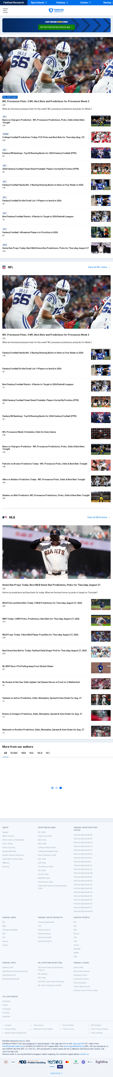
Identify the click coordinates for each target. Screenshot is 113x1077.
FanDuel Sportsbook (46, 922)
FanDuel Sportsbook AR (83, 835)
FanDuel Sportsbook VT (83, 907)
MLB (40, 753)
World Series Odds (45, 882)
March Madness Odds (47, 855)
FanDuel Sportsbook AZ (83, 839)
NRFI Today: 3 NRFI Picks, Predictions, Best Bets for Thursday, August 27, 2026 (40, 619)
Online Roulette (80, 983)
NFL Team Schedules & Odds (49, 985)
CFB (75, 937)
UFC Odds (42, 870)
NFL (48, 753)
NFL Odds (42, 832)
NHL (31, 753)
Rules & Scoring (8, 848)
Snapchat (6, 1017)
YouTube (5, 1013)
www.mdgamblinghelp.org (73, 1046)
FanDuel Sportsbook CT (83, 850)
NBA (23, 753)
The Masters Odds (45, 867)
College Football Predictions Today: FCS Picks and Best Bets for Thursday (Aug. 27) (43, 137)
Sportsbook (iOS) (9, 975)
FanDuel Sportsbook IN (83, 865)
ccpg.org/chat (78, 1044)
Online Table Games (82, 987)
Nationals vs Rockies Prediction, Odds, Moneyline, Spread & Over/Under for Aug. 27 (43, 729)
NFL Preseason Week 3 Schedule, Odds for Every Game (29, 432)
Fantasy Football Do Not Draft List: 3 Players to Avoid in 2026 (31, 200)
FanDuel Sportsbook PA (83, 896)
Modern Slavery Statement (13, 855)
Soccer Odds (43, 874)
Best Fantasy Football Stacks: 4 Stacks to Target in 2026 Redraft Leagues (38, 216)
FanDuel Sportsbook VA (83, 904)
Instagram (6, 1009)
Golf (75, 941)
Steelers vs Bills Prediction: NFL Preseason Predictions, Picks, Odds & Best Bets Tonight (46, 495)
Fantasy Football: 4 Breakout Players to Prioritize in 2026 (30, 232)
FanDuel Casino (44, 930)
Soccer (5, 941)
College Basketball (10, 930)
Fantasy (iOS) (7, 967)
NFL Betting (42, 974)
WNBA (76, 953)
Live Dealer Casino (81, 979)
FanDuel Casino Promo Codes (86, 990)
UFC (4, 937)
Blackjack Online (80, 975)
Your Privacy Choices (99, 1029)
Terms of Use (68, 1029)
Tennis (76, 945)
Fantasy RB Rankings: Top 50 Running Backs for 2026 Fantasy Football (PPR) (39, 153)
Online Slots (78, 967)
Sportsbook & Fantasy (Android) (15, 971)
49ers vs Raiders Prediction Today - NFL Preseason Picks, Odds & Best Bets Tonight (43, 479)
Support (5, 832)
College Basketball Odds (48, 851)
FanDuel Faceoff (44, 937)
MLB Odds (42, 844)
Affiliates (5, 863)
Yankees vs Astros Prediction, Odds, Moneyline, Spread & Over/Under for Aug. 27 (42, 698)
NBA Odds (42, 840)
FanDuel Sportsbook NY (83, 888)
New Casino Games (82, 971)
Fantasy (60, 2)
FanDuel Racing (44, 934)
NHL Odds (42, 859)
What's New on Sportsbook (13, 840)
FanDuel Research (14, 2)
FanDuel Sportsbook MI (83, 877)
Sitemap (5, 867)
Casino (84, 2)
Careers (8, 1025)
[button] (56, 27)
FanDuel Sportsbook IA (83, 858)
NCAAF (14, 753)
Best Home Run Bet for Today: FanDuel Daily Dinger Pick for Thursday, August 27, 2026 (44, 650)
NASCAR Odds (44, 878)
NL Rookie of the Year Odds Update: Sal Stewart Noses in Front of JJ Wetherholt (41, 682)
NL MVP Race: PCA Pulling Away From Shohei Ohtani (27, 666)
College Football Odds (47, 848)
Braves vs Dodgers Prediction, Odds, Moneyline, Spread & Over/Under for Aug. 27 (42, 714)
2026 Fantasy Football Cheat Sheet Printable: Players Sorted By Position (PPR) (40, 169)
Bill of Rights (96, 1025)
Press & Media (97, 1033)
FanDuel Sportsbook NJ (83, 885)
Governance (38, 1025)
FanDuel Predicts (45, 941)
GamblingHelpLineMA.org (12, 1046)
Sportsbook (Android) (10, 979)
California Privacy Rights (43, 1029)
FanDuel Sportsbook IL (82, 862)
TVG (39, 926)
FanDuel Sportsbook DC (83, 854)
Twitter (5, 1005)
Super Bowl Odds (45, 836)
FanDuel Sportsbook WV (83, 911)
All (5, 753)
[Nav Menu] (5, 10)
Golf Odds (42, 863)
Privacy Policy (10, 1029)
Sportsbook (37, 2)
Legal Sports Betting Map (12, 859)
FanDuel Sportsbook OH (83, 892)
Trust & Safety (68, 1025)
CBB (75, 957)
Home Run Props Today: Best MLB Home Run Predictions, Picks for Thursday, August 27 (45, 248)
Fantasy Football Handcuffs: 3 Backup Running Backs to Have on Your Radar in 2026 (42, 185)
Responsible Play (9, 851)
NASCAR (77, 949)
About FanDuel (8, 836)
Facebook (6, 1001)
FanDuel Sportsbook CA (83, 843)
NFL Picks (42, 978)
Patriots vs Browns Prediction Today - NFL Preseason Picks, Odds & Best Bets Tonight (44, 464)
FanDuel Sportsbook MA (83, 873)
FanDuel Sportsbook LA (83, 869)
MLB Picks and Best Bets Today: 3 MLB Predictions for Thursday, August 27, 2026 (42, 603)
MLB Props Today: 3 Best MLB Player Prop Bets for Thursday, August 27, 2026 (40, 635)
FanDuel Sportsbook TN (83, 900)
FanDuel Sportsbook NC (83, 881)
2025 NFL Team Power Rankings (51, 982)
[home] (56, 10)
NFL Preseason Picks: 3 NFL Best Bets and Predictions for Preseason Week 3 (45, 101)
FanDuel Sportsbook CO (83, 846)
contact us (84, 1054)
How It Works (7, 844)
